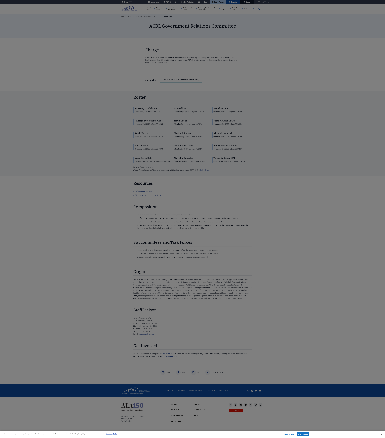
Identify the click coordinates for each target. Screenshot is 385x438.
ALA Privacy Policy (111, 434)
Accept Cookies (303, 434)
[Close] (382, 434)
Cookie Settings (289, 434)
